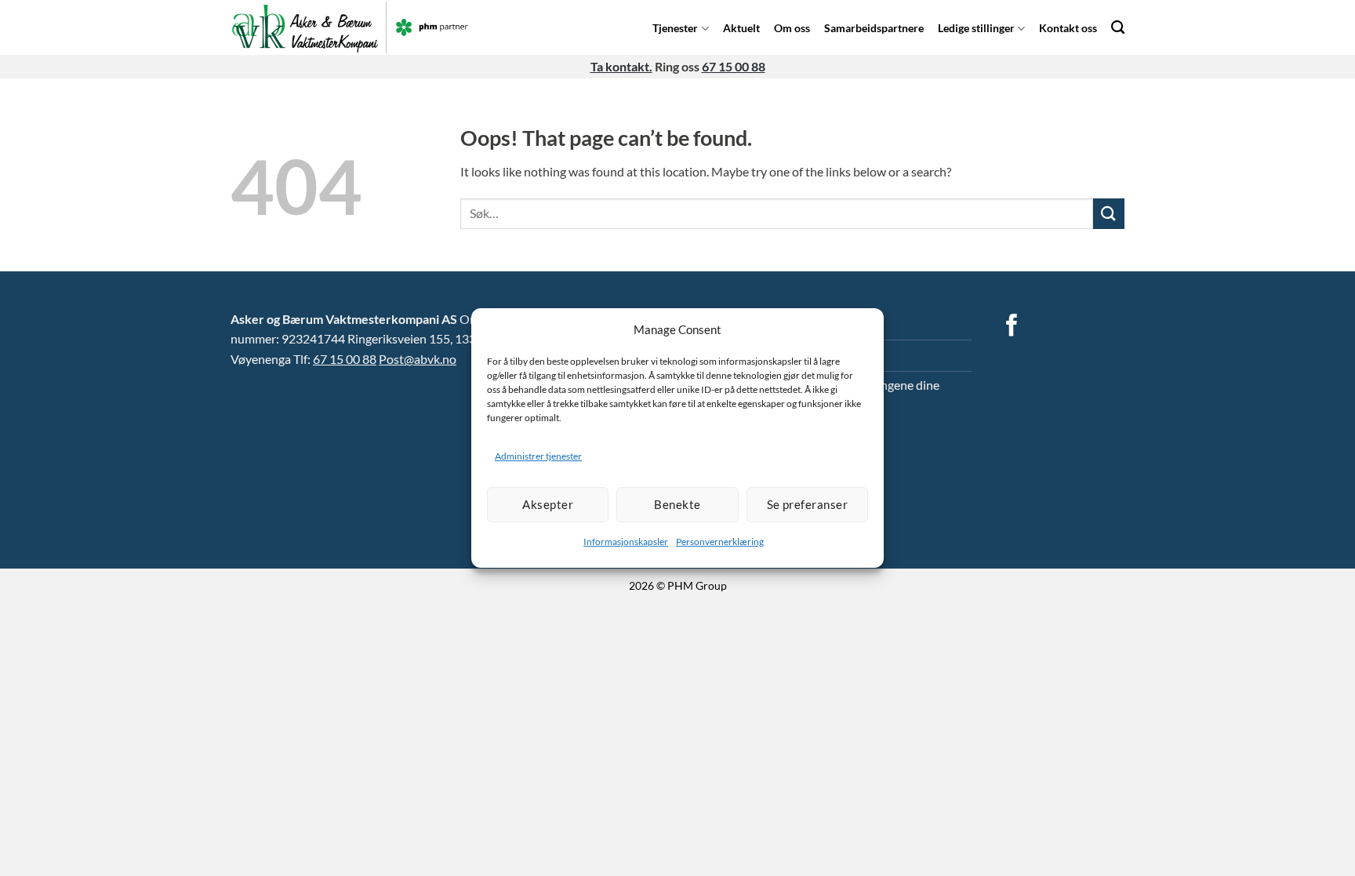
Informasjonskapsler (625, 541)
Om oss (792, 28)
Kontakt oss (1068, 28)
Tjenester (675, 28)
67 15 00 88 (733, 66)
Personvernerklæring (720, 541)
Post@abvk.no (417, 358)
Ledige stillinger (976, 28)
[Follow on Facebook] (1012, 327)
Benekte (677, 504)
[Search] (1117, 27)
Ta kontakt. (621, 66)
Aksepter (547, 504)
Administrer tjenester (538, 456)
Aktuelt (741, 28)
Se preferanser (807, 504)
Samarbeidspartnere (874, 28)
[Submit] (1108, 213)
